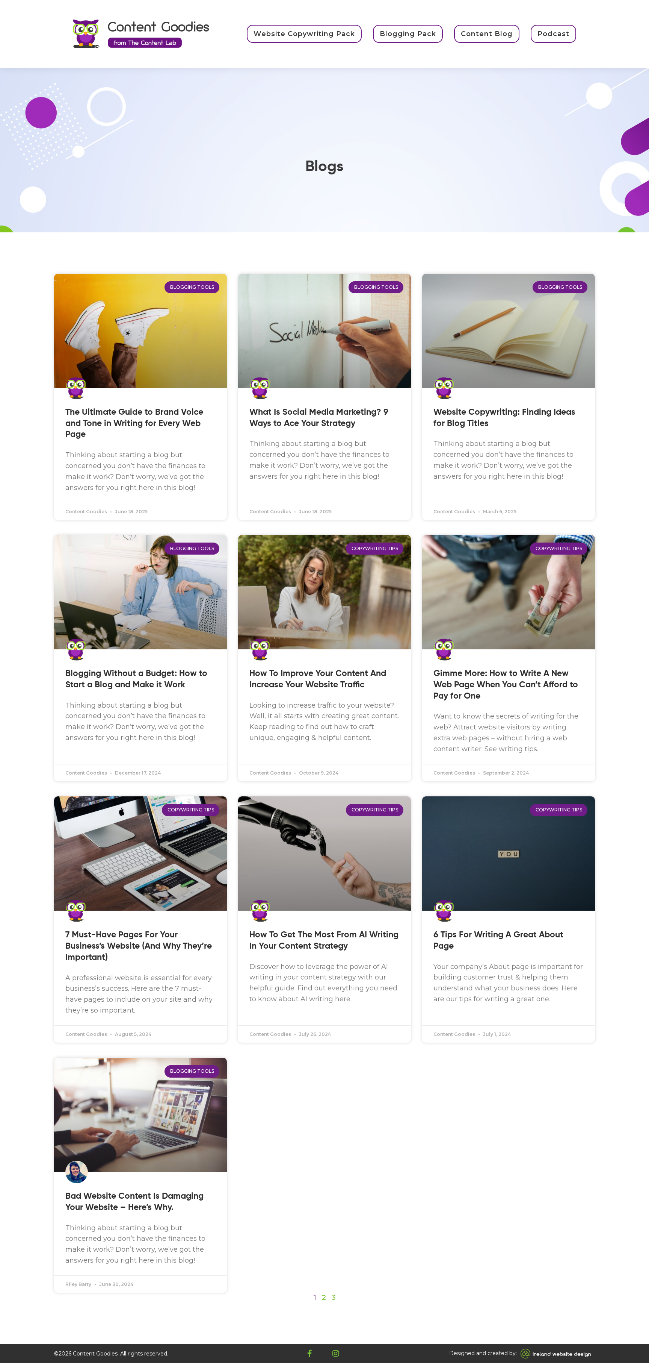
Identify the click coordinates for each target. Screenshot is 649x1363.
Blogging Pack (408, 34)
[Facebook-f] (309, 1353)
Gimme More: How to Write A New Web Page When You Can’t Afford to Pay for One (505, 684)
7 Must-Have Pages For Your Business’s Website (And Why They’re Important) (138, 946)
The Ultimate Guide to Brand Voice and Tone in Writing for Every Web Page (134, 423)
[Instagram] (335, 1353)
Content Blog (487, 34)
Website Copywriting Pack (304, 34)
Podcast (553, 34)
